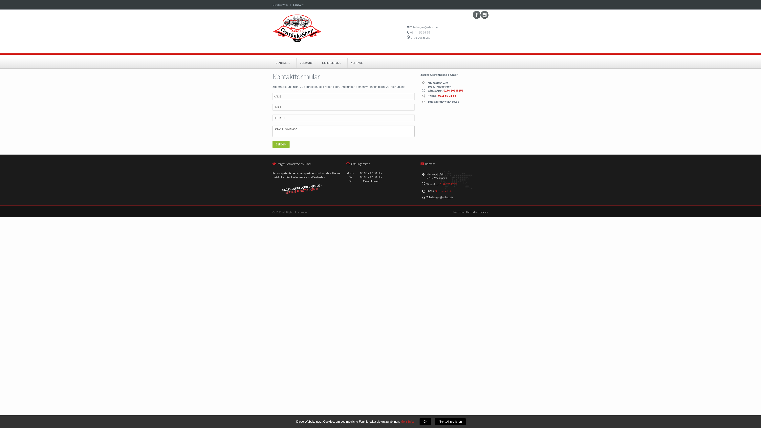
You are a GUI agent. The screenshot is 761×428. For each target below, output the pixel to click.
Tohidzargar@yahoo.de (424, 27)
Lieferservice (280, 4)
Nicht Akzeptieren (450, 421)
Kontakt (298, 4)
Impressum (458, 211)
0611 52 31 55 (447, 95)
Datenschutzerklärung (477, 211)
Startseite (283, 63)
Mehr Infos (408, 421)
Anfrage (357, 63)
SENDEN (281, 144)
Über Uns (306, 63)
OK (425, 421)
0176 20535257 (453, 90)
